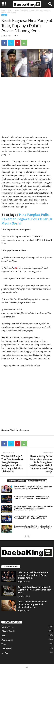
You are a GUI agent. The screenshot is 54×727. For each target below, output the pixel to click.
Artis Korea (6, 649)
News (10, 10)
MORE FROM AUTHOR (36, 481)
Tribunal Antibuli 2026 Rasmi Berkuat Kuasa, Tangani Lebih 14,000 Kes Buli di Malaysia (30, 517)
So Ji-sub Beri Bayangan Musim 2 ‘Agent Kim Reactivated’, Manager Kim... (34, 590)
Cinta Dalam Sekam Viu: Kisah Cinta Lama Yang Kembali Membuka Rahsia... (32, 604)
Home (3, 10)
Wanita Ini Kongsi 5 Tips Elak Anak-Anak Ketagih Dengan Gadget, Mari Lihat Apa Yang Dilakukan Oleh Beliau (12, 464)
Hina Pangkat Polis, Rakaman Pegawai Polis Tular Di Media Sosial (26, 218)
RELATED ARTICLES (16, 481)
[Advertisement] (27, 107)
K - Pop (4, 653)
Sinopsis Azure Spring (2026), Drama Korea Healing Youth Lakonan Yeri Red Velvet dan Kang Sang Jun (33, 527)
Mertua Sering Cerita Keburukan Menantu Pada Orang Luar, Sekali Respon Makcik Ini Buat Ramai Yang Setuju (41, 464)
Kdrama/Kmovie (8, 631)
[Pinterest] (17, 43)
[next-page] (28, 536)
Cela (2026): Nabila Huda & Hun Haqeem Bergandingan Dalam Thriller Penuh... (33, 575)
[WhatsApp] (24, 43)
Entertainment (7, 627)
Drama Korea (6, 640)
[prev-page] (25, 536)
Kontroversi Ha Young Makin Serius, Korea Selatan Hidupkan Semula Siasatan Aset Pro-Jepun (33, 487)
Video (3, 644)
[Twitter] (11, 43)
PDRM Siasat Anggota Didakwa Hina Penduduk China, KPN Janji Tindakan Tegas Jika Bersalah (31, 497)
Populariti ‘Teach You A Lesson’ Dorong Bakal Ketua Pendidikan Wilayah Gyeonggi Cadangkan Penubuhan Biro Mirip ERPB (33, 508)
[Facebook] (4, 43)
